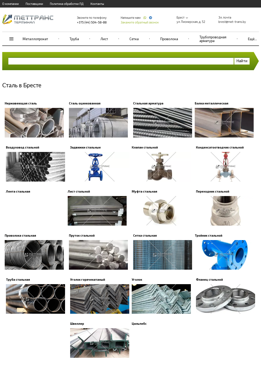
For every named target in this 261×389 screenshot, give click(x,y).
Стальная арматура (148, 103)
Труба (74, 39)
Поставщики (34, 4)
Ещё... (252, 39)
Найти (242, 60)
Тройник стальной (208, 235)
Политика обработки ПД (67, 4)
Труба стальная (18, 279)
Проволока (169, 39)
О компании (10, 4)
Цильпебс (139, 323)
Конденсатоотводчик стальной (220, 147)
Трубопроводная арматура (212, 38)
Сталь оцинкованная (85, 103)
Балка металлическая (211, 103)
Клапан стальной (145, 147)
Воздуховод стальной (22, 147)
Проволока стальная (20, 235)
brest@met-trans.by (232, 21)
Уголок (137, 279)
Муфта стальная (144, 191)
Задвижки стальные (85, 147)
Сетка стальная (145, 235)
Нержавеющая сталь (21, 103)
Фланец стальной (209, 279)
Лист (104, 39)
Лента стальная (18, 191)
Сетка (134, 39)
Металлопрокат (35, 39)
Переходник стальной (212, 191)
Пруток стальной (82, 235)
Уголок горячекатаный (87, 279)
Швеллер (77, 323)
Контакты (97, 4)
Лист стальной (79, 191)
